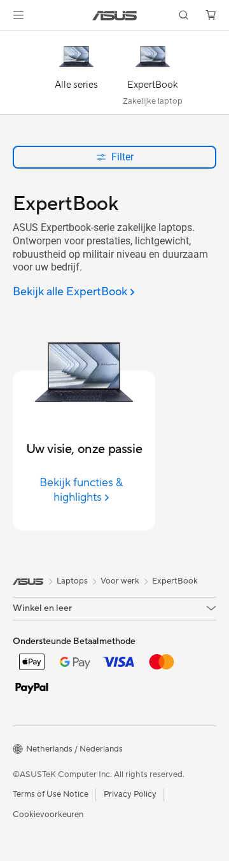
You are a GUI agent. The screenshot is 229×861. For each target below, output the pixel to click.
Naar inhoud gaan (7, 39)
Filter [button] (122, 157)
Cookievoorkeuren (48, 814)
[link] (114, 15)
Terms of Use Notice (50, 794)
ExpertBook (175, 581)
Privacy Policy (130, 794)
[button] (18, 15)
